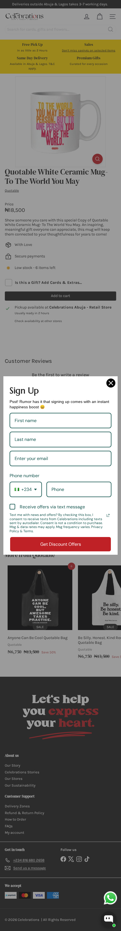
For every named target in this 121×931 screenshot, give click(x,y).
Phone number (24, 476)
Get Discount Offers (60, 544)
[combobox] (26, 489)
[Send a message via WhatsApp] (110, 898)
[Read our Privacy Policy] (108, 515)
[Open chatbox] (108, 919)
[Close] (111, 383)
